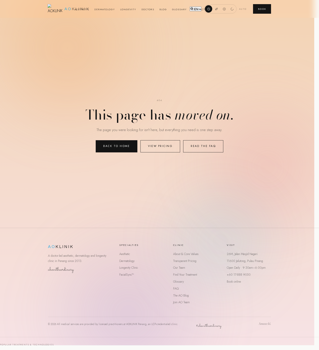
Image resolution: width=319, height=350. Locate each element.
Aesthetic (81, 9)
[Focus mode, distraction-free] (224, 9)
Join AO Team (181, 302)
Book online (234, 281)
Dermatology (104, 9)
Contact (198, 9)
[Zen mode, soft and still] (232, 9)
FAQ (176, 288)
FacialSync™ (126, 274)
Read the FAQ (203, 146)
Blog (163, 9)
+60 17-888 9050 (239, 274)
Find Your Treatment (185, 274)
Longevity (128, 9)
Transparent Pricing (184, 261)
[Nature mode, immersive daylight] (216, 9)
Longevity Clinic (128, 267)
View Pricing (160, 146)
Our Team (179, 267)
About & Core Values (186, 254)
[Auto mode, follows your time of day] (208, 9)
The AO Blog (181, 295)
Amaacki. (264, 324)
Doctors (147, 9)
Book (262, 9)
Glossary (179, 9)
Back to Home (116, 146)
